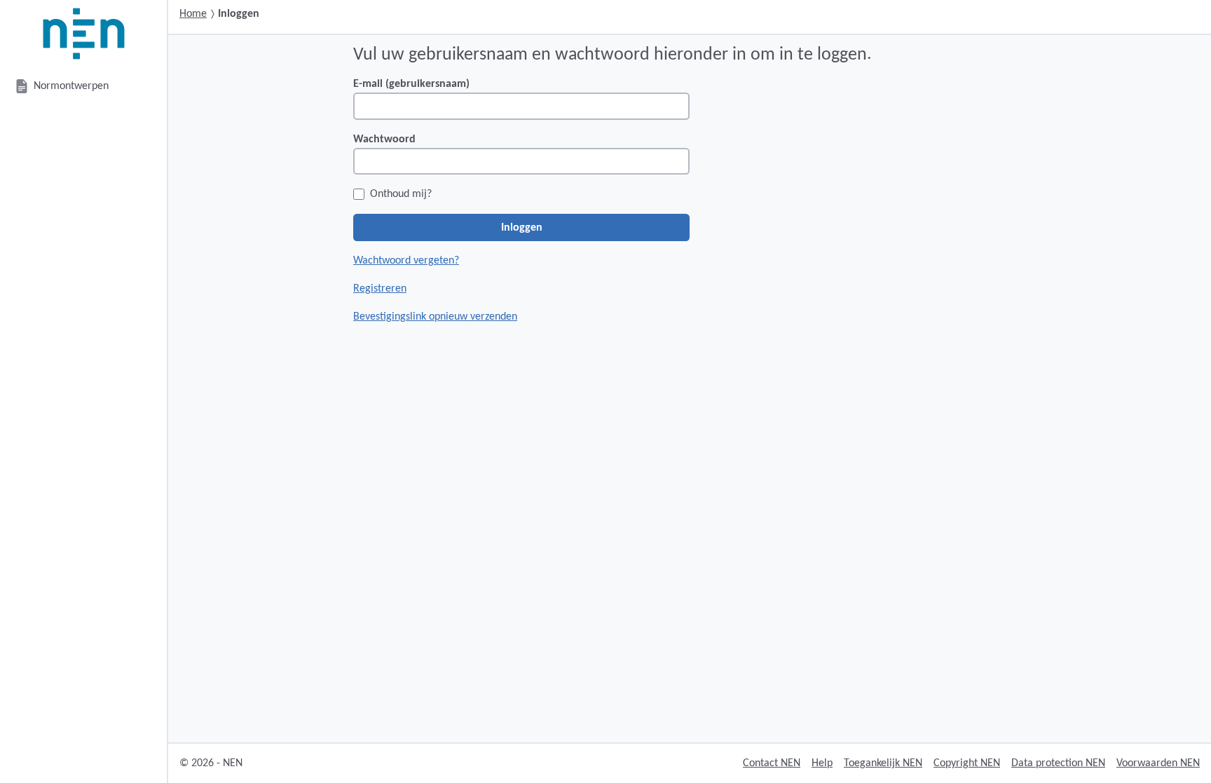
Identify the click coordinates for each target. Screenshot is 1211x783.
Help (822, 763)
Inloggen (521, 227)
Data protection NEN (1058, 763)
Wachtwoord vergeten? (406, 260)
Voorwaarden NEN (1158, 763)
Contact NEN (771, 763)
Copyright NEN (966, 763)
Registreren (379, 288)
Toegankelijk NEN (883, 763)
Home (193, 14)
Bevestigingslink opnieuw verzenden (435, 316)
